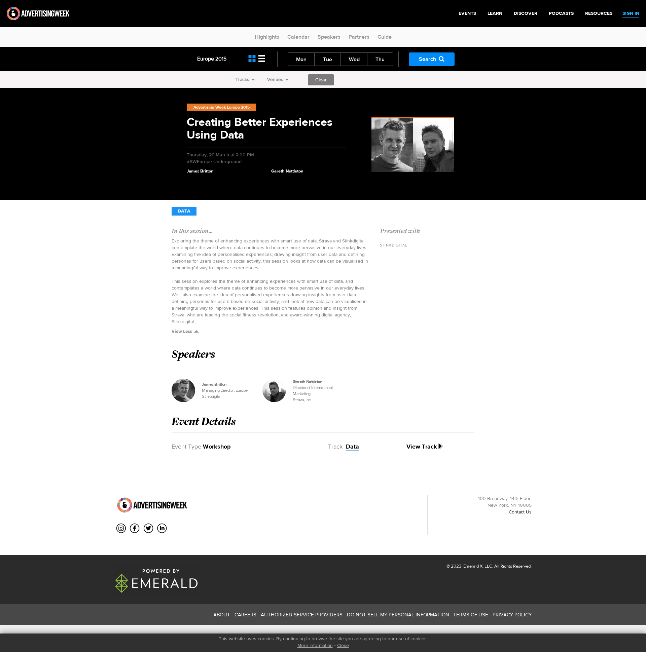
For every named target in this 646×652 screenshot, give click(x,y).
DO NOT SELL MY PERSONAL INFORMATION (398, 614)
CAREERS (245, 614)
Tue (327, 59)
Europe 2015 (211, 59)
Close (343, 645)
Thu (380, 59)
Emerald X (472, 566)
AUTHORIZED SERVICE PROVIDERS (302, 614)
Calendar (298, 37)
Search (427, 59)
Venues (275, 79)
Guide (385, 37)
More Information (315, 645)
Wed (354, 59)
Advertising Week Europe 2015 (221, 107)
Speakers (329, 37)
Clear (321, 79)
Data (184, 211)
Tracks (242, 79)
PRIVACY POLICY (512, 614)
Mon (301, 59)
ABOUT (221, 614)
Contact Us (520, 511)
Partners (359, 37)
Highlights (267, 37)
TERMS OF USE (470, 614)
